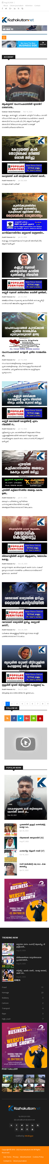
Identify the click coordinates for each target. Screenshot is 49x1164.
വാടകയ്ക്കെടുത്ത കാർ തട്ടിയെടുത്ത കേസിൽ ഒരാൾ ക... (25, 810)
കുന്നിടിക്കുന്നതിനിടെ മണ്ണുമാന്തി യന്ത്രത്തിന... (23, 233)
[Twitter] (6, 8)
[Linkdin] (15, 8)
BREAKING (8, 851)
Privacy (15, 1157)
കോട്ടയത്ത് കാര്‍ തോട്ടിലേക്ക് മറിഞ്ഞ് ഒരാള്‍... (23, 176)
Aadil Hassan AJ (8, 181)
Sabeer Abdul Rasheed (11, 112)
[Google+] (10, 8)
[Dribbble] (17, 1129)
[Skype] (22, 8)
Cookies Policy (38, 1157)
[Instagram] (27, 1129)
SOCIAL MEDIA (9, 824)
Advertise (29, 5)
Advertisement (25, 1157)
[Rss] (19, 8)
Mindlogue (29, 1136)
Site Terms (7, 1157)
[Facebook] (2, 8)
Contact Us (7, 1161)
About (5, 5)
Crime (10, 804)
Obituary (8, 838)
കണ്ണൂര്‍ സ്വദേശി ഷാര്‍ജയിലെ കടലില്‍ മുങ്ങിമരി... (24, 292)
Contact (37, 5)
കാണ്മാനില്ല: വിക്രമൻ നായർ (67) (31, 851)
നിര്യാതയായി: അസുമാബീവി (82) (31, 838)
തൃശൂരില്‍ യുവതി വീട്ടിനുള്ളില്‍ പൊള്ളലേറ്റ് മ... (23, 685)
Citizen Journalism (16, 5)
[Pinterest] (22, 1129)
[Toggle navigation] (4, 37)
